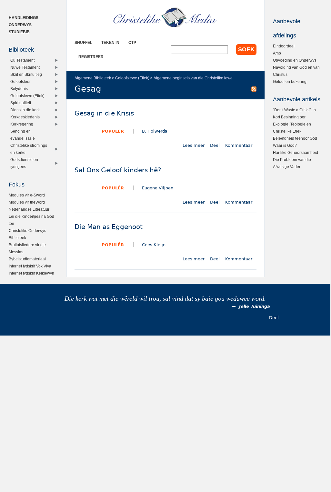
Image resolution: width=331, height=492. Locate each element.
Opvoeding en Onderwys (294, 60)
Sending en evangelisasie (22, 134)
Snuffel (83, 42)
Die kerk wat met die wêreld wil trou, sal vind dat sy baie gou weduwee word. (165, 298)
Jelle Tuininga (254, 306)
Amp (277, 53)
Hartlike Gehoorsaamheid (295, 152)
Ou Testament (22, 60)
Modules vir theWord (27, 202)
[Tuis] (165, 17)
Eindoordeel (284, 46)
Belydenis (19, 88)
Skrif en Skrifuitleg (26, 74)
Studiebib (19, 32)
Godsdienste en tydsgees (24, 163)
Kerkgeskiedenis (25, 117)
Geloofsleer (20, 81)
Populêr (113, 131)
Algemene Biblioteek (93, 78)
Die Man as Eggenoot (109, 227)
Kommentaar (238, 145)
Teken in (110, 42)
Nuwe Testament (25, 67)
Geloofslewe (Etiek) (132, 78)
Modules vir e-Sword (27, 195)
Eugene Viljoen (157, 188)
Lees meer (194, 145)
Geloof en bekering (289, 81)
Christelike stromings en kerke (28, 149)
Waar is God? (285, 145)
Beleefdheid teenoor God (295, 138)
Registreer (91, 57)
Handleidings (23, 17)
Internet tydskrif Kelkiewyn (31, 273)
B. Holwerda (154, 131)
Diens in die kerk (25, 110)
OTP (132, 42)
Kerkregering (21, 124)
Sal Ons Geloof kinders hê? (118, 170)
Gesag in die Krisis (104, 113)
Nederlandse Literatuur (29, 209)
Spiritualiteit (20, 103)
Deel (215, 145)
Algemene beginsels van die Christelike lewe (193, 78)
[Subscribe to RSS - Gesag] (253, 89)
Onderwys (20, 25)
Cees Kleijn (154, 244)
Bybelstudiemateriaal (27, 259)
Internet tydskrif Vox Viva (30, 266)
